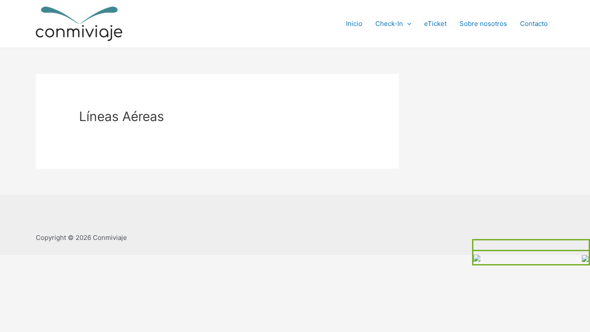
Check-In (389, 23)
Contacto (534, 23)
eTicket (435, 23)
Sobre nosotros (483, 23)
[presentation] (407, 23)
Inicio (354, 23)
